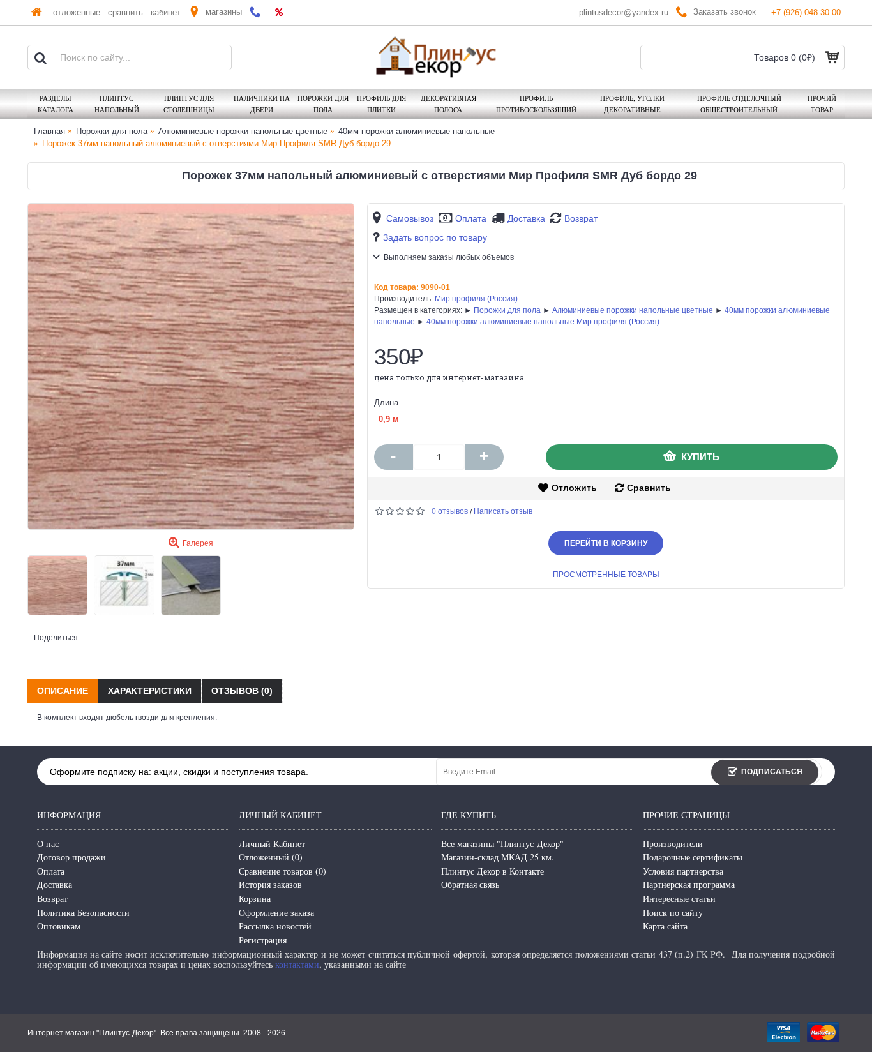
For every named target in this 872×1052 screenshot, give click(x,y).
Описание (62, 691)
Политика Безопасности (83, 912)
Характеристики (150, 691)
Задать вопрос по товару (435, 237)
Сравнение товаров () (282, 871)
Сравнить (649, 488)
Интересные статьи (679, 898)
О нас (48, 844)
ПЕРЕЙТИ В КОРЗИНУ (605, 543)
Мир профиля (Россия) (476, 298)
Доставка (526, 218)
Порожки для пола (507, 310)
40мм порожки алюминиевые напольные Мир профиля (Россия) (542, 321)
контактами (297, 964)
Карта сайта (665, 926)
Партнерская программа (689, 884)
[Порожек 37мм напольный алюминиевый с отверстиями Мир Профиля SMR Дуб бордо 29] (190, 366)
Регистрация (263, 940)
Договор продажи (71, 857)
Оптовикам (58, 926)
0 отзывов (450, 511)
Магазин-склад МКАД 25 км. (497, 857)
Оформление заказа (276, 912)
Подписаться (771, 771)
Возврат (581, 218)
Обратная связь (470, 884)
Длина (386, 402)
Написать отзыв (503, 511)
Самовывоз (409, 218)
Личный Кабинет (272, 844)
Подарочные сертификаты (692, 857)
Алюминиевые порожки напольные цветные (632, 310)
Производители (673, 844)
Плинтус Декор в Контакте (492, 871)
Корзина (255, 898)
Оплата (470, 218)
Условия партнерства (683, 871)
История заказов (270, 884)
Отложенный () (271, 857)
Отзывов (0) (242, 691)
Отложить (574, 488)
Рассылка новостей (275, 926)
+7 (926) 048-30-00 (806, 12)
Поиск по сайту (673, 912)
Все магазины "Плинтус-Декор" (502, 844)
